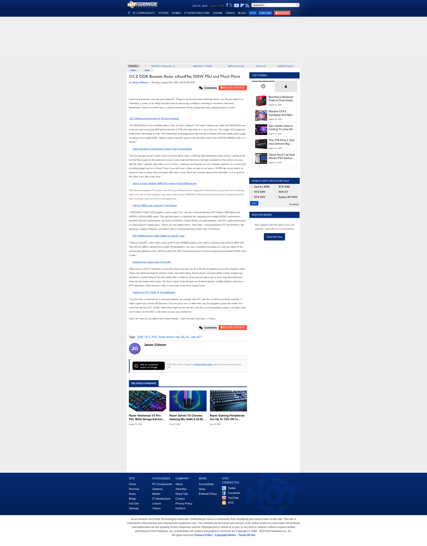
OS (183, 337)
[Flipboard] (242, 5)
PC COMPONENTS (144, 13)
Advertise (181, 489)
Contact (180, 498)
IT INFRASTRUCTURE (197, 13)
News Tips (181, 493)
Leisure (156, 503)
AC (188, 337)
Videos (156, 508)
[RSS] (247, 5)
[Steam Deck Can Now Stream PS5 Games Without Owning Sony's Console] (261, 158)
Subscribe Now (274, 236)
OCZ (147, 337)
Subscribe (265, 13)
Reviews (134, 489)
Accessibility (206, 484)
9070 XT (283, 191)
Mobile (156, 493)
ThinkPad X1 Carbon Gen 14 (162, 66)
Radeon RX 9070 (287, 197)
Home (132, 484)
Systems (157, 489)
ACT (199, 337)
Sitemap (134, 508)
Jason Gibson (155, 345)
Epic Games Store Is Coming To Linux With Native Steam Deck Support (282, 127)
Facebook (234, 493)
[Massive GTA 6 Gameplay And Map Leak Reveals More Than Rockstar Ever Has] (261, 115)
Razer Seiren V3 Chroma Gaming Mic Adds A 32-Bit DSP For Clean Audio (186, 417)
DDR (140, 337)
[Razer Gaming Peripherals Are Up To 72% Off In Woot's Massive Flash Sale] (228, 401)
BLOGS (242, 13)
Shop (253, 13)
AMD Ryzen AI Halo (236, 66)
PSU (154, 337)
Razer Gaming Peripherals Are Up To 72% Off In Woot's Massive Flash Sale (227, 417)
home (133, 70)
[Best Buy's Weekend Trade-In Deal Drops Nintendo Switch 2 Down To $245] (261, 100)
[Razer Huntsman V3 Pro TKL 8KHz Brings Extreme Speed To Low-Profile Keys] (147, 401)
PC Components (162, 484)
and (193, 337)
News (147, 70)
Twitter (232, 488)
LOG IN (196, 6)
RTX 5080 (284, 186)
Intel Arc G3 (261, 66)
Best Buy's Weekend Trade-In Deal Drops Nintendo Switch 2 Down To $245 (281, 99)
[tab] (263, 86)
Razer (162, 337)
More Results (294, 204)
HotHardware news (203, 364)
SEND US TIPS (217, 6)
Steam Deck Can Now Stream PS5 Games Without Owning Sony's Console (282, 156)
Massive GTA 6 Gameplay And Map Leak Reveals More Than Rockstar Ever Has (280, 113)
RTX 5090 (259, 191)
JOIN (204, 6)
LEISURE (217, 13)
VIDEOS (230, 13)
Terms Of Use (246, 535)
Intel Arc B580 (262, 186)
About (178, 484)
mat (177, 337)
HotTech (180, 508)
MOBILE (176, 13)
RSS (231, 502)
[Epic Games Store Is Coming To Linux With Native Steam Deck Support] (261, 129)
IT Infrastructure (161, 498)
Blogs (132, 498)
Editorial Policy (208, 493)
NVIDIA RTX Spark (285, 66)
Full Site (134, 503)
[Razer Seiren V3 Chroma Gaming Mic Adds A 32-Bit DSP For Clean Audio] (188, 401)
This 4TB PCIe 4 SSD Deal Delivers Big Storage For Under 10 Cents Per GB (282, 142)
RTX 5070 (259, 197)
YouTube (233, 497)
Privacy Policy (183, 503)
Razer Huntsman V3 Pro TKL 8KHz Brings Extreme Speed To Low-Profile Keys (147, 417)
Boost (170, 337)
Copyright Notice (225, 535)
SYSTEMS (163, 13)
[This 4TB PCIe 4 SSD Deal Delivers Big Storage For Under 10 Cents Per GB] (261, 144)
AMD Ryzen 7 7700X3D (202, 66)
